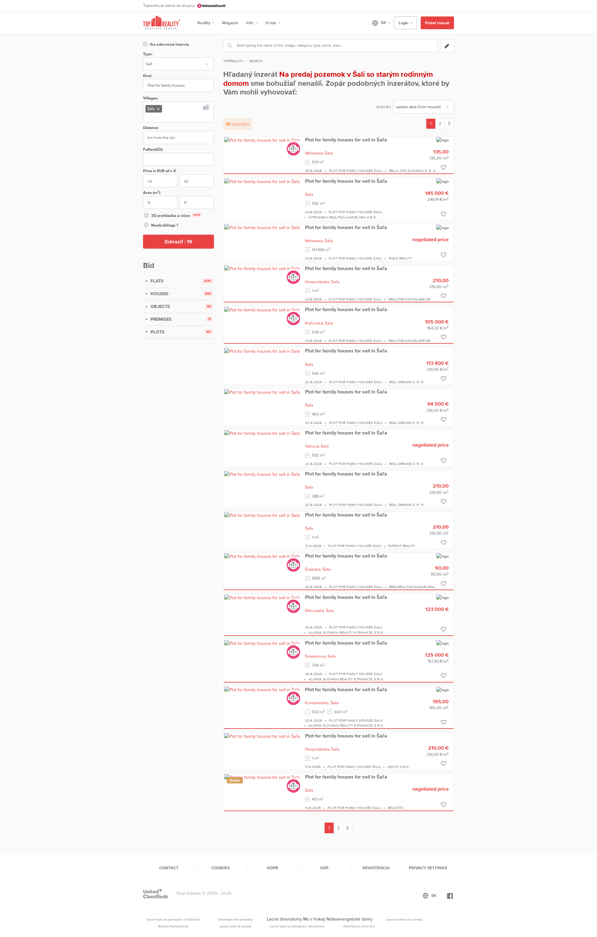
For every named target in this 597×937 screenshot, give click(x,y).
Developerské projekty (235, 919)
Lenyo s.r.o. (398, 767)
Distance (150, 127)
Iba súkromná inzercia (169, 44)
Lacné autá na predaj (235, 926)
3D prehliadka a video (175, 215)
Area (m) (151, 192)
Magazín (230, 22)
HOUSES (159, 293)
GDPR (272, 867)
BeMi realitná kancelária (412, 587)
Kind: (147, 75)
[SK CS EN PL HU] (378, 22)
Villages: (150, 98)
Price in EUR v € (159, 170)
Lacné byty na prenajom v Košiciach (173, 919)
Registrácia (376, 867)
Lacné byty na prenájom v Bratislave (297, 926)
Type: (147, 54)
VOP (324, 867)
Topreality (233, 61)
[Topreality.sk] (161, 23)
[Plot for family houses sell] (449, 123)
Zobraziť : (178, 241)
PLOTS (156, 331)
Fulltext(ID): (153, 149)
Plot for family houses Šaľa (355, 170)
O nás (271, 22)
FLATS (156, 280)
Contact (168, 867)
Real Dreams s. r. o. (406, 382)
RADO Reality (400, 258)
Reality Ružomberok (173, 926)
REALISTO (396, 808)
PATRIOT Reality (401, 546)
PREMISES (160, 319)
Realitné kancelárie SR (409, 299)
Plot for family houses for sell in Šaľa (346, 139)
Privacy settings (428, 867)
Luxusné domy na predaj (404, 919)
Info (250, 22)
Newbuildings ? (164, 225)
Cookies (220, 867)
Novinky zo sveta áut (359, 926)
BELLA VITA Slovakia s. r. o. (413, 170)
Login (404, 23)
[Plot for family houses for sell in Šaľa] (262, 139)
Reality (204, 22)
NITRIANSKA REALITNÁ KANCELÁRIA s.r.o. (342, 217)
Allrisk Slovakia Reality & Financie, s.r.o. (346, 632)
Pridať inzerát (437, 23)
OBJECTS (159, 306)
